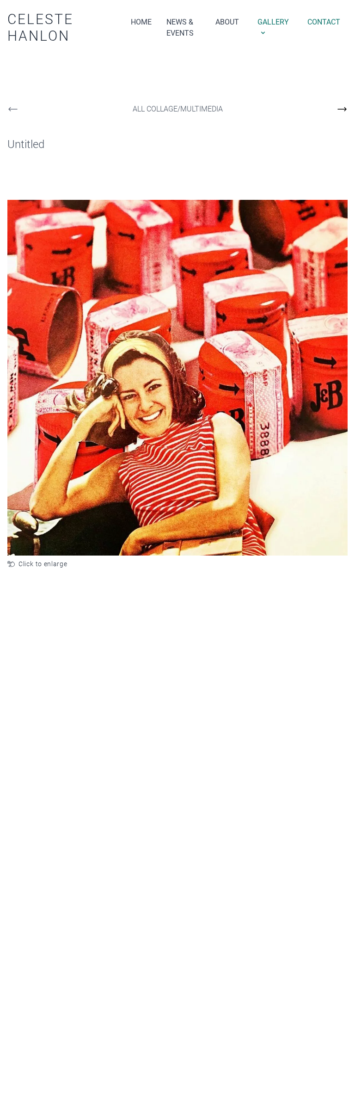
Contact (323, 22)
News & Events (180, 27)
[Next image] (342, 109)
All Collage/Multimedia (178, 109)
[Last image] (12, 109)
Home (141, 22)
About (227, 22)
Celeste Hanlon (40, 27)
